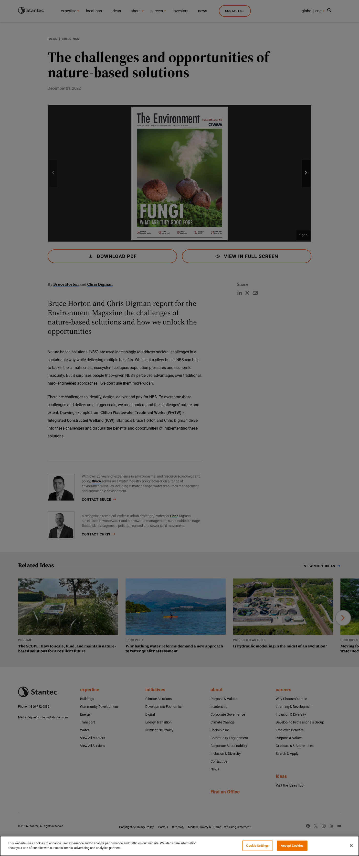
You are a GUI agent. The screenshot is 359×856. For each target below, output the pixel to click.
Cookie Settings (257, 845)
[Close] (351, 845)
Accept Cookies (292, 845)
